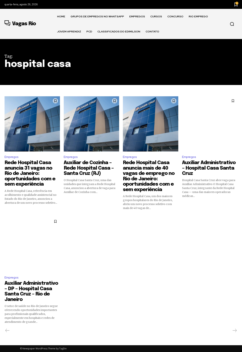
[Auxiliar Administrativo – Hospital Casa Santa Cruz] (209, 124)
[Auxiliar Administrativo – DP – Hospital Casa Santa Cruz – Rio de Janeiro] (32, 244)
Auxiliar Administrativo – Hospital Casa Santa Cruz (209, 168)
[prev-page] (7, 330)
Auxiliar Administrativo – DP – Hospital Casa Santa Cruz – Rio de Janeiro (31, 291)
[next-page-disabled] (234, 330)
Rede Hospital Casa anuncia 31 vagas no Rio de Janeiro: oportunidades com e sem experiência (30, 173)
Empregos (12, 157)
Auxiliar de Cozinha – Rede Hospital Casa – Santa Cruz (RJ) (89, 168)
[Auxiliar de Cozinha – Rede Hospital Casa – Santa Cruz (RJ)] (91, 124)
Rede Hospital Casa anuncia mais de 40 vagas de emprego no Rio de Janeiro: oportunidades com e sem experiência (149, 176)
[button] (231, 24)
